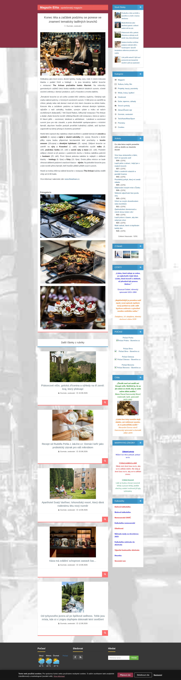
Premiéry (121, 123)
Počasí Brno (128, 349)
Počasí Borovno (128, 365)
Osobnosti (122, 97)
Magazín (121, 80)
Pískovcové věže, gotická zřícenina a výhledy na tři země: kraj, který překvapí (130, 35)
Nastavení (158, 675)
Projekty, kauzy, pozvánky (128, 88)
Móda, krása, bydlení (126, 93)
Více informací (59, 676)
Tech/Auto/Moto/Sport (126, 119)
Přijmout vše (125, 675)
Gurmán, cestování (74, 26)
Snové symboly (124, 106)
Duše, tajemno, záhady (127, 101)
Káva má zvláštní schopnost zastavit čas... (72, 560)
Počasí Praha (128, 338)
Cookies (121, 127)
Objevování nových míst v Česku (127, 188)
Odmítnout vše (143, 675)
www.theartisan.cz (72, 179)
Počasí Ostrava (128, 357)
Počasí (65, 656)
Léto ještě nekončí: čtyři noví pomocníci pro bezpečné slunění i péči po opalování (131, 60)
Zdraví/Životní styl (125, 110)
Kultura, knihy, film (125, 84)
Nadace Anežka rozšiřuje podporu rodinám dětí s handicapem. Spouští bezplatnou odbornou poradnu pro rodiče (126, 47)
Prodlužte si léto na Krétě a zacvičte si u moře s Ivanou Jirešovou (131, 15)
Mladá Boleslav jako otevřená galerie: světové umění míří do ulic (130, 25)
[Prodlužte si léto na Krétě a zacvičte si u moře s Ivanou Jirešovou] (118, 254)
